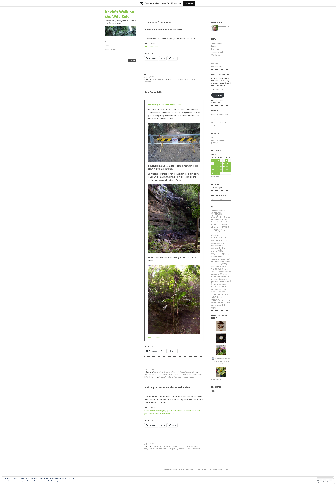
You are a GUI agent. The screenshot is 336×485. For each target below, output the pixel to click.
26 (224, 170)
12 (224, 164)
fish (220, 248)
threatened (221, 292)
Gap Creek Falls (153, 92)
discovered (215, 235)
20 (227, 167)
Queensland (225, 281)
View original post (154, 337)
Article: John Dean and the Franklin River (167, 387)
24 (218, 170)
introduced (215, 264)
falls (175, 374)
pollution (214, 282)
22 (213, 170)
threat (214, 291)
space (223, 286)
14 (229, 164)
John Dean (162, 449)
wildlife (222, 305)
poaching (224, 279)
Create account (216, 43)
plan (228, 277)
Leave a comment (189, 377)
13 (227, 164)
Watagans (189, 372)
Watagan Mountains (165, 377)
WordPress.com (217, 55)
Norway (214, 274)
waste (228, 300)
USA (213, 296)
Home (107, 42)
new (213, 266)
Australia (156, 372)
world (213, 308)
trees (226, 295)
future (213, 251)
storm (182, 79)
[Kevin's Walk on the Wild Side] (120, 31)
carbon (219, 224)
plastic (218, 279)
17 (218, 167)
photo (151, 377)
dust (171, 79)
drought (214, 240)
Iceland (216, 261)
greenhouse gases (218, 259)
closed (154, 374)
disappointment (163, 374)
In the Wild (215, 137)
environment (217, 245)
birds (228, 217)
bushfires (222, 219)
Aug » (218, 176)
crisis (222, 233)
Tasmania (174, 446)
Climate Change (220, 228)
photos (223, 277)
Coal (224, 230)
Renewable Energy (220, 284)
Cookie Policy (53, 481)
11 (221, 164)
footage (176, 79)
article (186, 446)
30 (215, 173)
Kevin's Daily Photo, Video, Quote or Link (164, 104)
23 (215, 170)
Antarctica (220, 211)
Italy (220, 264)
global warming (217, 252)
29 (213, 173)
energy (223, 243)
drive (171, 374)
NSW (146, 377)
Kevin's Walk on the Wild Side (119, 14)
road (155, 377)
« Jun (213, 176)
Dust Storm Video (151, 47)
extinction (215, 248)
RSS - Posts (215, 63)
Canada (213, 224)
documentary (219, 237)
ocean (225, 274)
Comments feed (217, 52)
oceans (213, 277)
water (213, 303)
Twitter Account (217, 120)
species (214, 289)
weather (161, 79)
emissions (215, 243)
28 (229, 170)
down (198, 446)
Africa (213, 211)
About (107, 45)
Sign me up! (218, 95)
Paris (218, 277)
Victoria (219, 297)
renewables (215, 287)
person (174, 449)
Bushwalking (215, 222)
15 (213, 167)
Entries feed (215, 49)
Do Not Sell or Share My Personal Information (214, 469)
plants (213, 279)
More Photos (216, 379)
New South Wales (178, 372)
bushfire (214, 219)
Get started (189, 3)
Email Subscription (220, 75)
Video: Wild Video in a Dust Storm (163, 29)
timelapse (217, 294)
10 (218, 164)
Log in (213, 46)
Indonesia (226, 261)
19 (224, 167)
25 (221, 170)
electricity (222, 240)
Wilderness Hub (110, 50)
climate (214, 227)
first (145, 449)
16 (215, 167)
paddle (169, 449)
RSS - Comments (217, 66)
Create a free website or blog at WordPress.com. (179, 469)
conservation (215, 233)
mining (224, 264)
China (224, 224)
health (228, 259)
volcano (223, 300)
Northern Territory (224, 272)
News (218, 266)
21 (229, 167)
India (221, 261)
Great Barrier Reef (220, 255)
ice (212, 261)
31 (218, 173)
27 (227, 170)
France (224, 248)
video (155, 79)
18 (221, 167)
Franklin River (165, 446)
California (224, 222)
